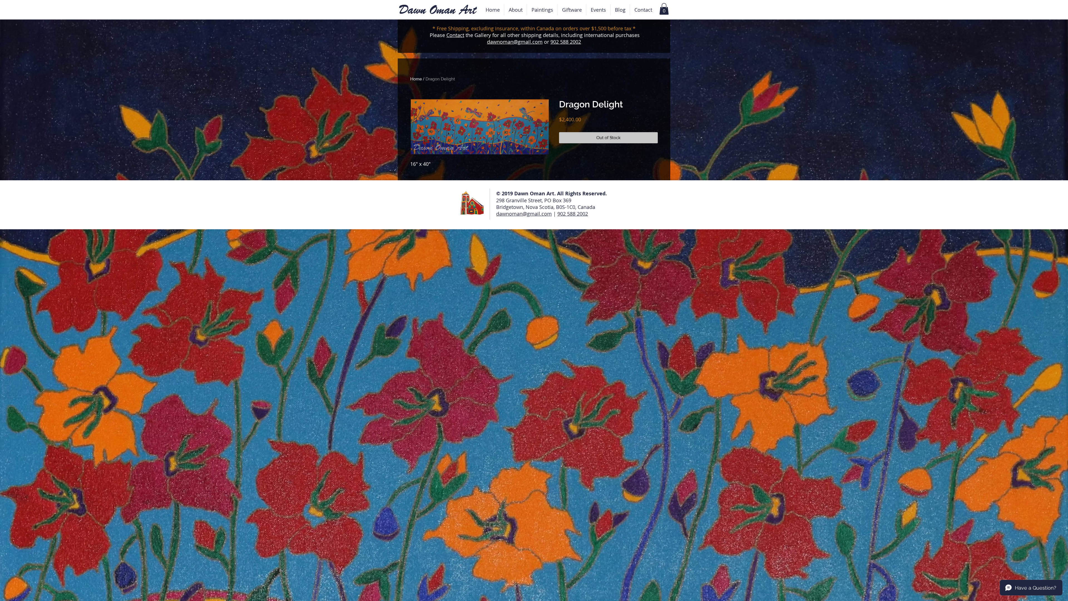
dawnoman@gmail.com (515, 41)
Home (416, 79)
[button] (598, 9)
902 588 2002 (565, 41)
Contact (455, 35)
